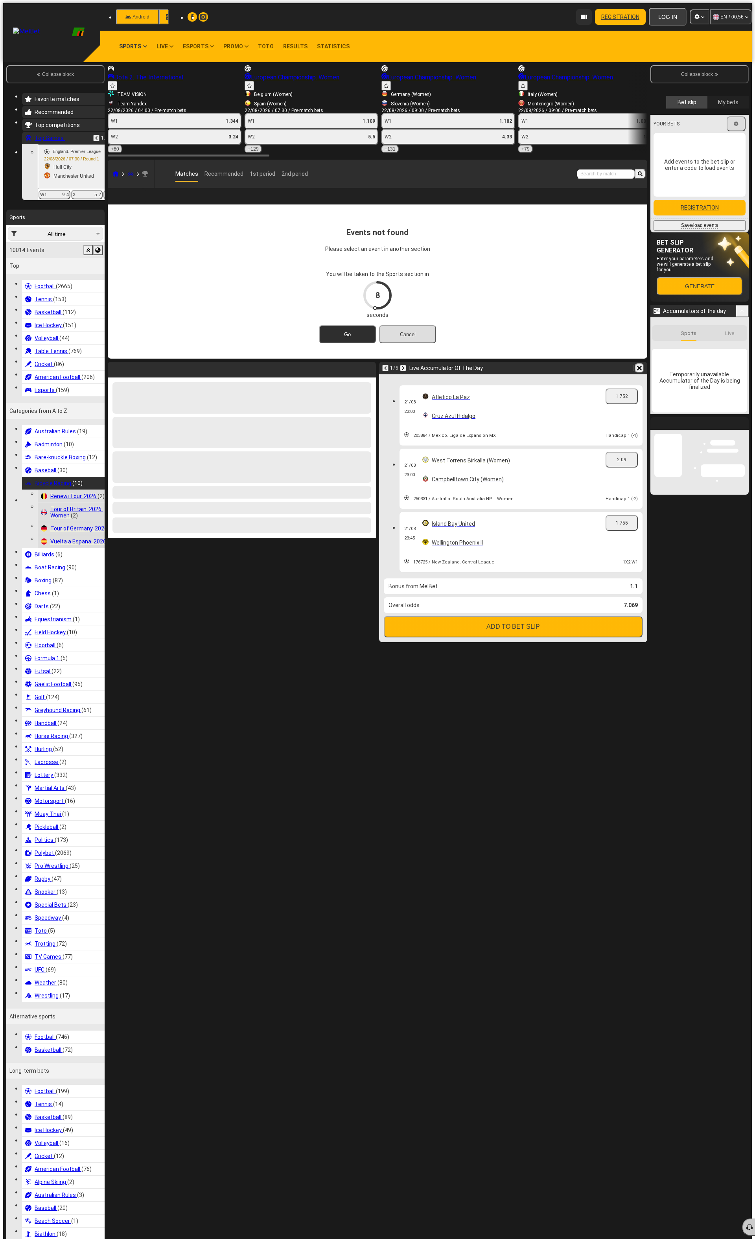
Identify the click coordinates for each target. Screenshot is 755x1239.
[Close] (742, 733)
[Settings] (699, 16)
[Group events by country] (98, 250)
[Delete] (368, 380)
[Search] (640, 174)
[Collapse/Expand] (742, 453)
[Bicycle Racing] (130, 174)
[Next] (134, 380)
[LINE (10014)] (115, 174)
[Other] (625, 202)
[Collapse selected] (88, 250)
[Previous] (96, 138)
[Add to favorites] (112, 85)
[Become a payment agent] (584, 17)
